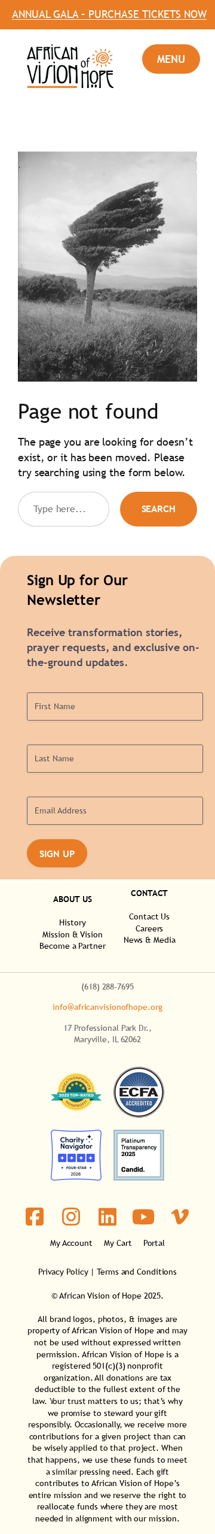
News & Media (150, 939)
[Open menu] (171, 59)
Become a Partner (72, 945)
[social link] (35, 1217)
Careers (149, 928)
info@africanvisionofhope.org (107, 1007)
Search (159, 508)
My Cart (117, 1243)
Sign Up (57, 853)
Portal (154, 1243)
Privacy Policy (63, 1271)
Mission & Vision (72, 934)
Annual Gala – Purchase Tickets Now (107, 14)
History (72, 922)
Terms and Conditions (137, 1271)
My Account (71, 1243)
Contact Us (149, 916)
